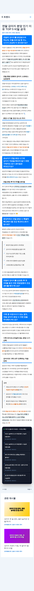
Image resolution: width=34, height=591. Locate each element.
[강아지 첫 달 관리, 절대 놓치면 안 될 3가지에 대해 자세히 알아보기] (17, 509)
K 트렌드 (6, 17)
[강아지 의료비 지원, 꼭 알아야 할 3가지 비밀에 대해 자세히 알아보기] (17, 536)
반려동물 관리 (7, 524)
